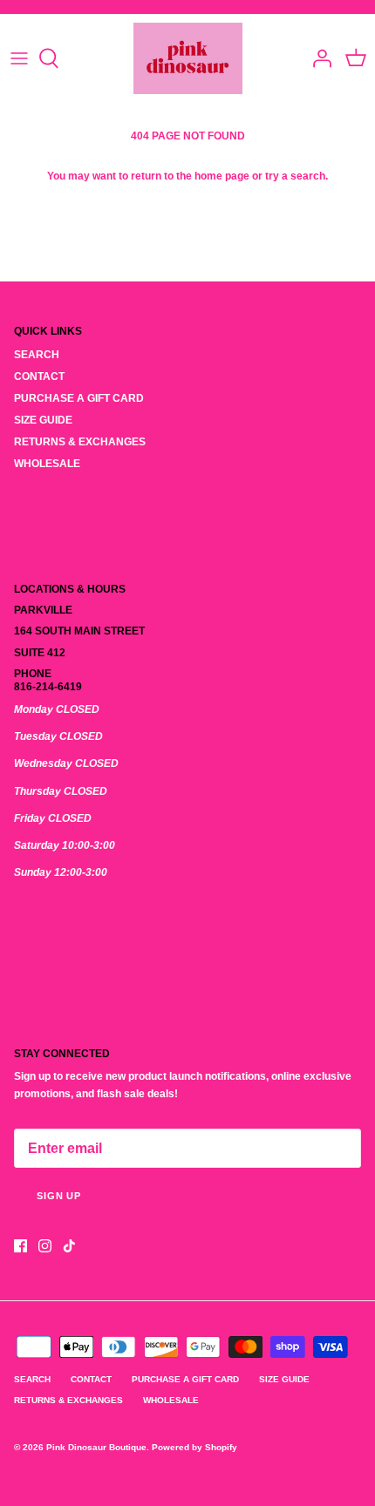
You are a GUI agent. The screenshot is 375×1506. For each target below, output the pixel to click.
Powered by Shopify (194, 1447)
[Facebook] (20, 1245)
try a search (295, 176)
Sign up (59, 1196)
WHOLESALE (47, 464)
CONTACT (39, 376)
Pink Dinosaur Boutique (96, 1447)
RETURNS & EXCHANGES (80, 442)
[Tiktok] (69, 1245)
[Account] (317, 58)
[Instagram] (44, 1245)
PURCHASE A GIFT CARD (79, 398)
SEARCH (36, 355)
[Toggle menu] (19, 58)
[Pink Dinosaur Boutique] (187, 58)
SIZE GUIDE (43, 420)
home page (221, 176)
